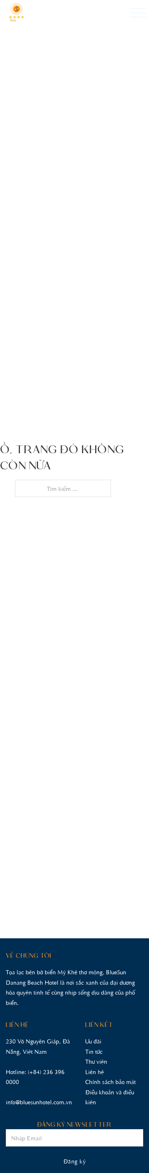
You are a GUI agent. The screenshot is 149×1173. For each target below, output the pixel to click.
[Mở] (138, 13)
